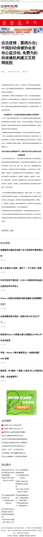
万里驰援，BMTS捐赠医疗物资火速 (14, 453)
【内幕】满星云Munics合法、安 (13, 428)
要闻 (11, 21)
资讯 (19, 21)
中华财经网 (15, 34)
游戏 (27, 23)
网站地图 (27, 535)
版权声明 (33, 535)
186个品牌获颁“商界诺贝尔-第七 (13, 435)
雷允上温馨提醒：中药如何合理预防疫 (15, 456)
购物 (4, 24)
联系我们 (15, 535)
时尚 (35, 23)
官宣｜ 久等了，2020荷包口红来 (13, 449)
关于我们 (10, 535)
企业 (19, 23)
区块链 (20, 24)
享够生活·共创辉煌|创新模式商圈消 (14, 432)
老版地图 (21, 535)
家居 (12, 23)
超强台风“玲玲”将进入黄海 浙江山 (14, 446)
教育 (4, 23)
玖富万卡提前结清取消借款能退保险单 (15, 439)
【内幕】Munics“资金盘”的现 (12, 425)
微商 (12, 24)
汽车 (27, 21)
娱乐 (35, 21)
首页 (4, 21)
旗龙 (12, 230)
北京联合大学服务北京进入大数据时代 (15, 442)
